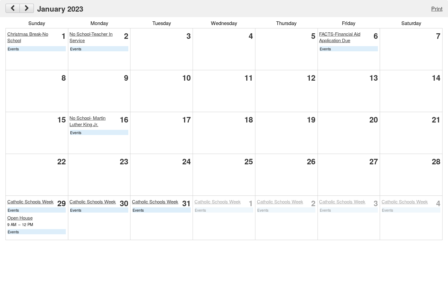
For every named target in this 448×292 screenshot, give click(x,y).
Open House (20, 217)
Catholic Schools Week (30, 201)
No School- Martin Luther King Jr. (87, 121)
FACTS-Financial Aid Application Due (339, 37)
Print (437, 8)
